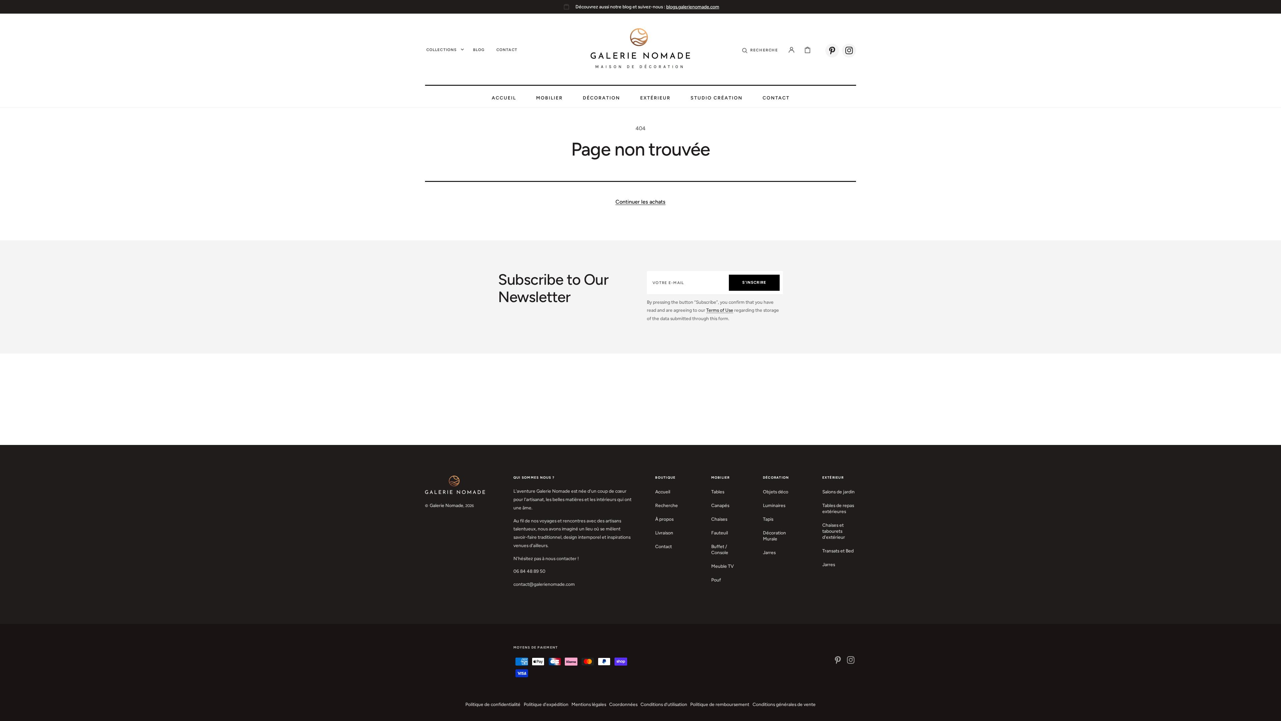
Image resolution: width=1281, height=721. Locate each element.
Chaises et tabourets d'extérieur (833, 531)
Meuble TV (722, 566)
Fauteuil (719, 532)
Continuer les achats (640, 202)
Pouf (716, 579)
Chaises (719, 519)
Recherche (666, 505)
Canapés (720, 505)
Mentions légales (588, 704)
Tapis (768, 519)
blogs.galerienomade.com (692, 6)
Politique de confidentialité (492, 704)
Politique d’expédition (546, 704)
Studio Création (717, 98)
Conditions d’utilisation (663, 704)
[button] (760, 49)
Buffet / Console (719, 549)
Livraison (664, 532)
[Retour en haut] (1271, 711)
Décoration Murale (774, 535)
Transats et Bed (838, 550)
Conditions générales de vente (784, 704)
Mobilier (549, 98)
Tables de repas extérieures (838, 508)
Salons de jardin (838, 491)
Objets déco (775, 491)
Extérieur (655, 98)
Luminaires (774, 505)
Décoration (601, 98)
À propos (664, 519)
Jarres (769, 552)
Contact (776, 98)
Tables (717, 491)
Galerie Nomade (446, 505)
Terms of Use (719, 310)
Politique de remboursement (719, 704)
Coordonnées (623, 704)
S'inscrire (754, 282)
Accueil (504, 98)
